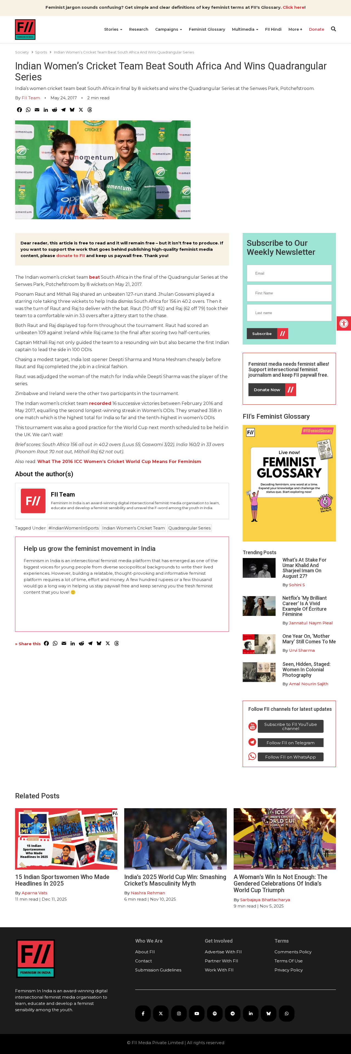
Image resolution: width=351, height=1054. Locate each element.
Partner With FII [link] (221, 960)
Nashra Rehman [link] (148, 892)
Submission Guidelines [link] (158, 970)
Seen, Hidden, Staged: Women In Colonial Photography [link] (306, 669)
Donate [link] (316, 29)
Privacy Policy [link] (288, 970)
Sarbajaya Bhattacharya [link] (265, 899)
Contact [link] (143, 960)
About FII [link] (145, 951)
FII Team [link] (31, 97)
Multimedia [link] (244, 29)
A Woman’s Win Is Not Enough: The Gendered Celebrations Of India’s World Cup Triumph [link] (280, 883)
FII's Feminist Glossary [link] (276, 416)
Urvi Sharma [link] (302, 650)
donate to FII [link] (70, 255)
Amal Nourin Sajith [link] (308, 683)
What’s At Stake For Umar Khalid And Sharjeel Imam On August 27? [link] (304, 568)
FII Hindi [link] (273, 29)
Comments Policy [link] (293, 951)
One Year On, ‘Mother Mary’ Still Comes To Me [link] (309, 638)
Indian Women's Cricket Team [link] (133, 528)
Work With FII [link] (219, 970)
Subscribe (262, 333)
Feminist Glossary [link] (207, 29)
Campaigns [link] (167, 29)
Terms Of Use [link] (288, 960)
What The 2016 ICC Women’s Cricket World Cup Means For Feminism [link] (119, 461)
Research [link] (138, 29)
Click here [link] (293, 7)
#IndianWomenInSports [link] (74, 528)
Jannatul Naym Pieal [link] (311, 622)
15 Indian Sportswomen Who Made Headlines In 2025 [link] (62, 880)
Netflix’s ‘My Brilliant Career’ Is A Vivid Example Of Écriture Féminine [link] (304, 606)
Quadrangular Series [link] (189, 528)
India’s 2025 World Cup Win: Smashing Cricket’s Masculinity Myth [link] (175, 880)
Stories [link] (112, 29)
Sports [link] (41, 52)
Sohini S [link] (297, 584)
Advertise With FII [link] (223, 951)
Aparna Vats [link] (34, 892)
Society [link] (22, 52)
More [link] (294, 29)
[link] (344, 323)
